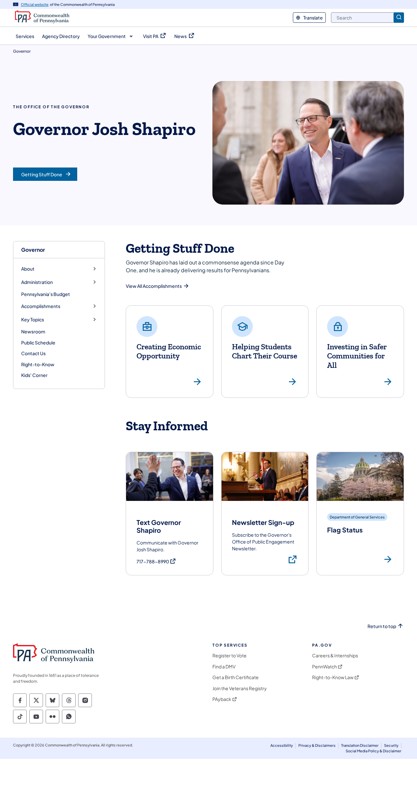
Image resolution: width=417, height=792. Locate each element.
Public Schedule (38, 342)
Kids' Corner (34, 375)
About (28, 269)
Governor (33, 250)
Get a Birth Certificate (235, 677)
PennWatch (324, 666)
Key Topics (32, 319)
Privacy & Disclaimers (317, 745)
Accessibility (281, 745)
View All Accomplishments (154, 286)
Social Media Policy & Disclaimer (373, 751)
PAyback (221, 699)
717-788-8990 (156, 561)
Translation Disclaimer (360, 745)
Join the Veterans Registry (239, 688)
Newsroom (33, 331)
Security (391, 745)
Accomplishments (40, 306)
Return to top (381, 626)
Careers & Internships (335, 655)
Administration (37, 282)
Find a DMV (224, 666)
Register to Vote (229, 655)
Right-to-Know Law (332, 677)
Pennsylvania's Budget (45, 294)
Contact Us (33, 353)
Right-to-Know (37, 364)
